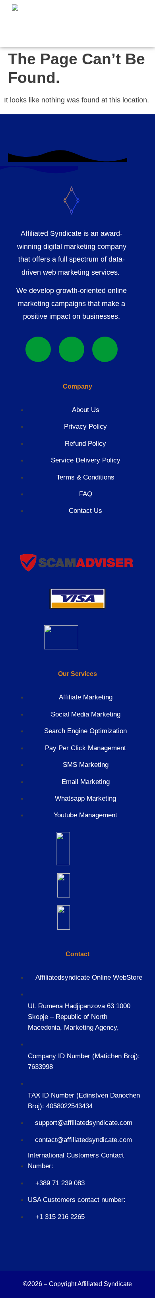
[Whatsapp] (38, 349)
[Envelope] (105, 349)
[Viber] (71, 349)
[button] (102, 22)
